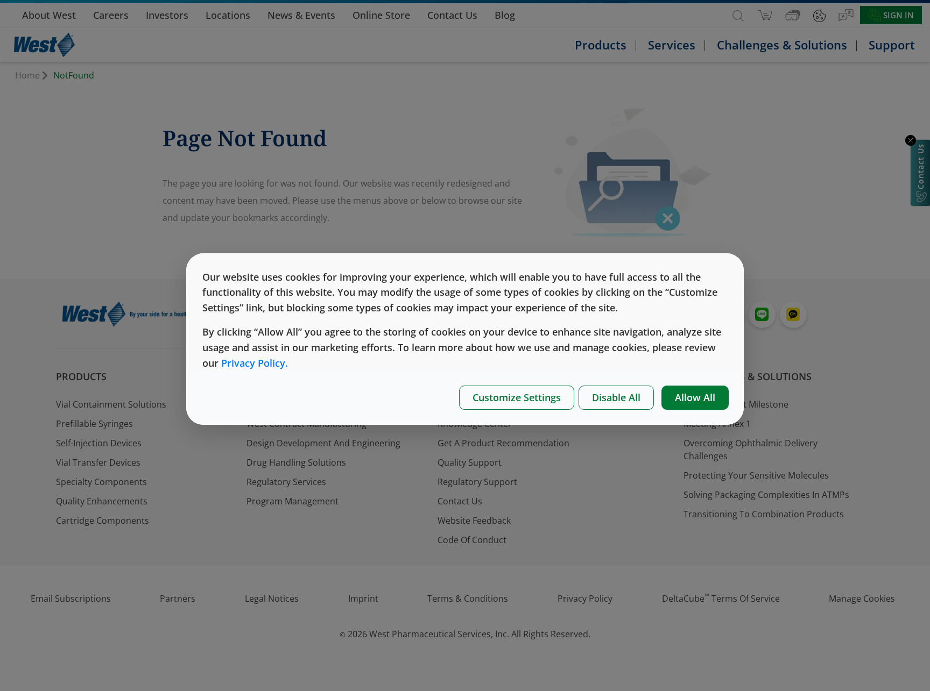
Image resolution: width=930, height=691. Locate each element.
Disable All (616, 397)
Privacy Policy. (254, 363)
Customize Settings (517, 397)
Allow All (695, 397)
